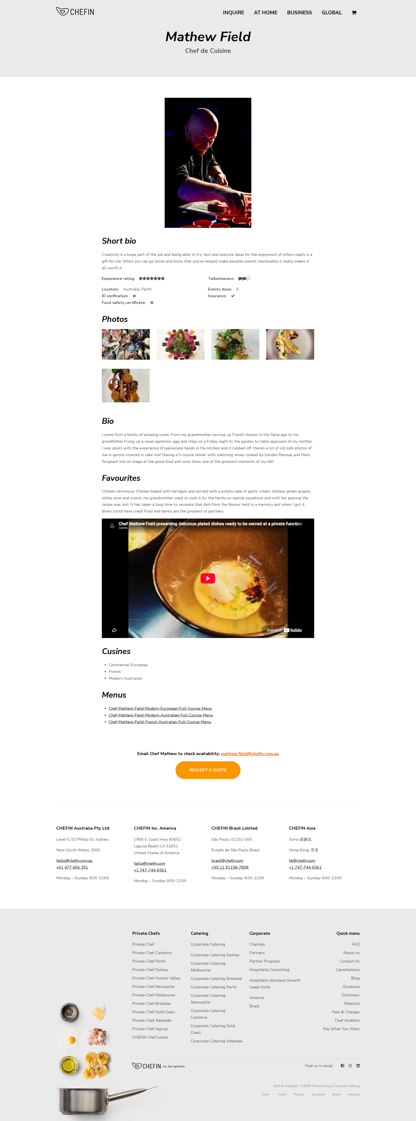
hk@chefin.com (302, 860)
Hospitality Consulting (269, 969)
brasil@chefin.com (227, 860)
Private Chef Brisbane (151, 1003)
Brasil (254, 1006)
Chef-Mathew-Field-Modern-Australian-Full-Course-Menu (161, 715)
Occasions (351, 986)
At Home (265, 12)
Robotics (352, 1003)
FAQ (356, 944)
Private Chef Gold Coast (153, 1012)
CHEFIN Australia (75, 11)
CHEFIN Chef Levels (150, 1037)
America (256, 997)
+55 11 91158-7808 (230, 867)
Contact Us (350, 961)
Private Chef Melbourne (153, 995)
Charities (257, 944)
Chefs (266, 1094)
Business (299, 12)
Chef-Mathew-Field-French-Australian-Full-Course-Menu (160, 721)
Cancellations (348, 969)
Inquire (233, 12)
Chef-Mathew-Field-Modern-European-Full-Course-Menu (160, 708)
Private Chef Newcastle (153, 986)
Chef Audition (347, 1020)
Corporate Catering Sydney (215, 955)
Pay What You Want (341, 1028)
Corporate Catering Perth (214, 987)
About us (351, 952)
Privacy (299, 1094)
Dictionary (351, 995)
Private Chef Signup (150, 1028)
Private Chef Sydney (150, 969)
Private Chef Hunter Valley (156, 978)
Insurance (318, 1094)
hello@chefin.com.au (74, 860)
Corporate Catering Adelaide (216, 1041)
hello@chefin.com (149, 863)
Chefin (158, 1065)
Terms (282, 1094)
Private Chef (143, 944)
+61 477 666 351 (72, 867)
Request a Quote (208, 770)
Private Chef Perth (149, 961)
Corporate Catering (208, 944)
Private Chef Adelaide (151, 1020)
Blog (355, 978)
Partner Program (264, 961)
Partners (257, 952)
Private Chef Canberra (152, 952)
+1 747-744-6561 (150, 870)
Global (332, 12)
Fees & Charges (346, 1012)
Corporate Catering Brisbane (216, 978)
